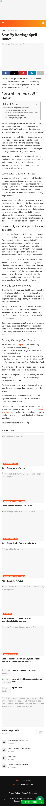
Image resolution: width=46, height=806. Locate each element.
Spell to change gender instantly (19, 749)
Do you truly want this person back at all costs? (23, 113)
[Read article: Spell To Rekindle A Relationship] (6, 672)
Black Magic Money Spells (13, 468)
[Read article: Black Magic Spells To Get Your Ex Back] (23, 525)
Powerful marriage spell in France (16, 108)
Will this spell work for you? (16, 115)
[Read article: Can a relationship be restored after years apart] (6, 681)
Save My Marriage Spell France (17, 118)
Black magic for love (10, 538)
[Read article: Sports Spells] (6, 690)
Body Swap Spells (10, 730)
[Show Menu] (3, 23)
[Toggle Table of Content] (35, 104)
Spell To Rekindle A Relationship (24, 670)
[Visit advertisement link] (23, 10)
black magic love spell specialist (17, 30)
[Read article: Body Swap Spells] (23, 712)
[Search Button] (43, 23)
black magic (7, 614)
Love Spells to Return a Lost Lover (17, 505)
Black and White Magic (10, 463)
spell (21, 345)
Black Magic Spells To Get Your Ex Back (19, 543)
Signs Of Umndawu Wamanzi (18, 764)
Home (3, 30)
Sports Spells (17, 688)
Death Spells (12, 756)
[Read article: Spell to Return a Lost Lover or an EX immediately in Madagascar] (23, 600)
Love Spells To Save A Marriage (17, 110)
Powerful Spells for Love (12, 581)
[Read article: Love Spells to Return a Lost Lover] (23, 487)
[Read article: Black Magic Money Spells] (23, 450)
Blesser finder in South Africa (18, 741)
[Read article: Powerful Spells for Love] (23, 563)
